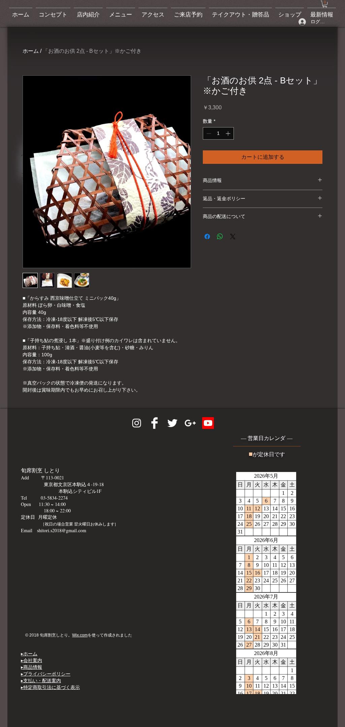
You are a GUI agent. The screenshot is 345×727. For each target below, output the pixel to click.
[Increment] (228, 133)
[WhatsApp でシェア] (220, 236)
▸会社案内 (31, 660)
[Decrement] (208, 133)
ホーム (31, 51)
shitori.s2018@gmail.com (61, 530)
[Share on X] (233, 236)
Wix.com (80, 635)
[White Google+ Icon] (190, 423)
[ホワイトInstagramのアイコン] (137, 423)
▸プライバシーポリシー (45, 673)
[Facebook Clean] (154, 423)
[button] (325, 4)
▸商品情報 (31, 667)
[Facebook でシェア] (207, 236)
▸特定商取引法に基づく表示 (50, 687)
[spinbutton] (218, 133)
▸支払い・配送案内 (41, 680)
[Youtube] (208, 423)
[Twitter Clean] (172, 423)
